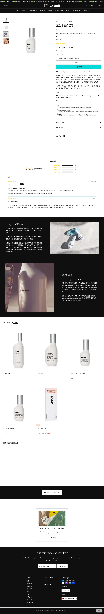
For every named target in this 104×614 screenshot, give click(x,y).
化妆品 (42, 10)
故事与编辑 (76, 10)
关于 (67, 10)
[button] (60, 43)
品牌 (85, 10)
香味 (49, 10)
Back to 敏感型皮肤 (53, 492)
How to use (60, 122)
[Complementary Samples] (52, 518)
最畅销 (24, 10)
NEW (17, 10)
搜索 (27, 581)
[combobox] (15, 5)
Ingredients (60, 127)
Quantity (59, 51)
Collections (64, 21)
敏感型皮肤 (72, 21)
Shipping (65, 58)
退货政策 (29, 586)
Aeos (57, 29)
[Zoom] (30, 37)
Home (58, 21)
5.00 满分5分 (38, 168)
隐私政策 (29, 589)
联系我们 (29, 591)
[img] (12, 181)
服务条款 (29, 583)
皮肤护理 (33, 10)
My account (29, 602)
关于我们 (29, 597)
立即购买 (78, 67)
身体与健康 (58, 10)
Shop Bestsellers (52, 537)
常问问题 (29, 599)
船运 (27, 594)
